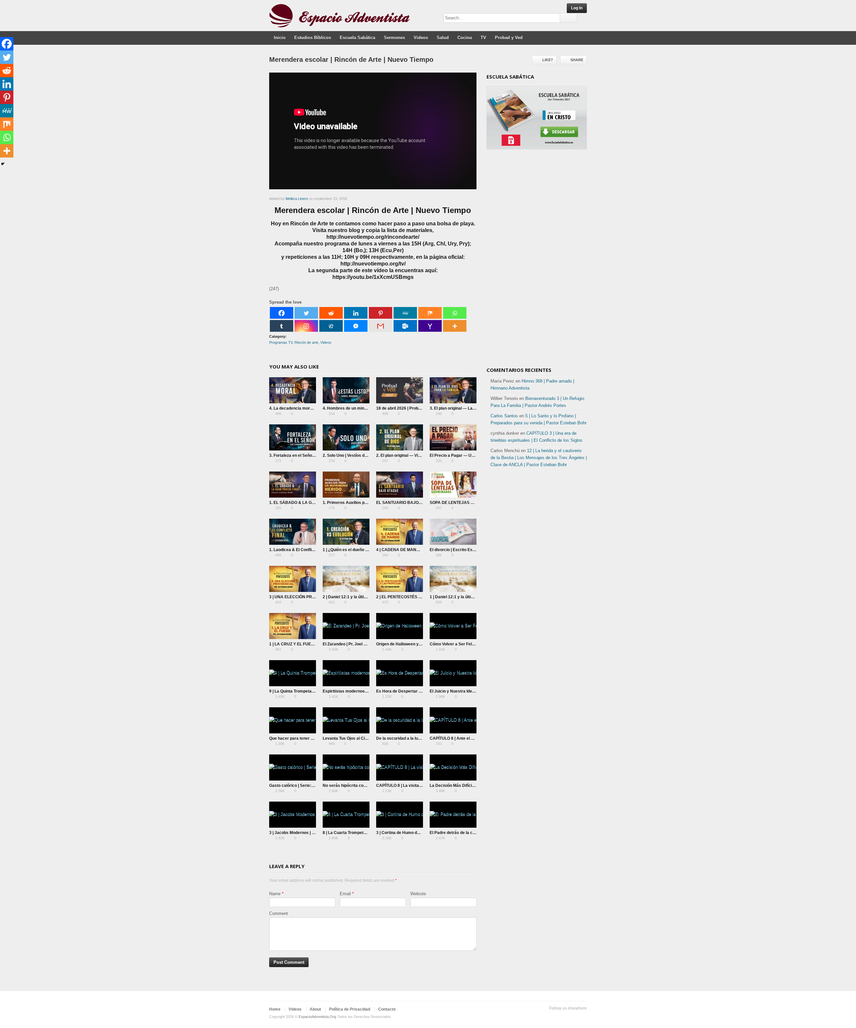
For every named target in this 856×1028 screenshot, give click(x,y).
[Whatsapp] (454, 313)
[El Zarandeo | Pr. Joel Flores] (346, 626)
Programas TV (281, 342)
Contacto (387, 1009)
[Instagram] (306, 326)
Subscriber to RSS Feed (583, 1017)
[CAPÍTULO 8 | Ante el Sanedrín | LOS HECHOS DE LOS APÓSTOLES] (453, 720)
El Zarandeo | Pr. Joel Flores (349, 644)
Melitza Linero (297, 199)
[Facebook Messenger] (355, 326)
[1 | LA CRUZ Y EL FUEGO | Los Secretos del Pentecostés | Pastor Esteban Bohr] (292, 626)
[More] (454, 326)
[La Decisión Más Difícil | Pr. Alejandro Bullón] (453, 767)
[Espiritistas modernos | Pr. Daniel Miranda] (346, 673)
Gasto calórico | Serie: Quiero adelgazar (307, 785)
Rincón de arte (306, 342)
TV (483, 37)
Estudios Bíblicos (312, 37)
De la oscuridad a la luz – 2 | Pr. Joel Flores (416, 738)
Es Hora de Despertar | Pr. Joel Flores (412, 691)
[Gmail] (380, 326)
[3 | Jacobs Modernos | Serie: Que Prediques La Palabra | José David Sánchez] (292, 814)
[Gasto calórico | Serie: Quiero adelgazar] (292, 767)
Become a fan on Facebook (561, 1017)
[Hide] (2, 164)
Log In (576, 8)
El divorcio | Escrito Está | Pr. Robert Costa (470, 549)
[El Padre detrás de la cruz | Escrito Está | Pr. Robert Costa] (453, 814)
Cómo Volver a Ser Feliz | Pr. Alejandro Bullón (472, 644)
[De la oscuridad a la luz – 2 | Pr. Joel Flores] (399, 720)
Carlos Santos (504, 415)
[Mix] (430, 313)
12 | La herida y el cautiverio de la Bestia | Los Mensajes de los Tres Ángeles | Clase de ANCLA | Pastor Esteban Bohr (539, 457)
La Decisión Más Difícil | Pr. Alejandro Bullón (471, 785)
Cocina (464, 37)
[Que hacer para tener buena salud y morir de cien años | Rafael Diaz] (292, 720)
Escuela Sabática (357, 37)
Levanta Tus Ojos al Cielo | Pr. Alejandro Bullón (367, 738)
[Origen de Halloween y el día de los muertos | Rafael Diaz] (399, 626)
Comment (278, 913)
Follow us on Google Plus (572, 1017)
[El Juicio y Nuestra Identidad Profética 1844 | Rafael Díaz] (453, 673)
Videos (421, 37)
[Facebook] (281, 313)
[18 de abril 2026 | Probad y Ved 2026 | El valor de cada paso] (399, 390)
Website (418, 893)
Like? (547, 60)
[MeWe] (405, 313)
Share (576, 60)
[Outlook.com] (405, 326)
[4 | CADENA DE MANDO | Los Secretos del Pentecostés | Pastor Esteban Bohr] (399, 531)
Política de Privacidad (349, 1009)
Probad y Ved (509, 37)
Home (275, 1009)
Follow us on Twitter (551, 1017)
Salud (443, 37)
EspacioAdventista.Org (317, 1017)
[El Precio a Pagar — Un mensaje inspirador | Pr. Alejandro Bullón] (453, 437)
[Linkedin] (355, 313)
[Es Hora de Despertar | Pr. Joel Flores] (399, 673)
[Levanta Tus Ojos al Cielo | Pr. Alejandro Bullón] (346, 720)
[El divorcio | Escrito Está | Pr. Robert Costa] (453, 531)
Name (275, 893)
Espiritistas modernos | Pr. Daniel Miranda (362, 691)
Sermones (394, 37)
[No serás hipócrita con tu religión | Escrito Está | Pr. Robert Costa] (346, 767)
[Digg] (331, 326)
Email (345, 893)
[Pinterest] (380, 313)
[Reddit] (331, 313)
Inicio (280, 37)
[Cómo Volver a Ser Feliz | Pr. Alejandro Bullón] (453, 626)
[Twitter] (306, 313)
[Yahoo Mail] (430, 326)
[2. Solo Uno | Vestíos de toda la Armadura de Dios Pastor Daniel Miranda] (346, 437)
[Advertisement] (537, 260)
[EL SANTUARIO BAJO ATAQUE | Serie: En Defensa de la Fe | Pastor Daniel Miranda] (399, 484)
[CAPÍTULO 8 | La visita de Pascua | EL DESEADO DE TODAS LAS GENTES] (399, 767)
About (315, 1009)
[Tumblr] (281, 326)
